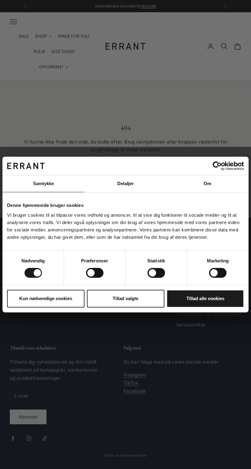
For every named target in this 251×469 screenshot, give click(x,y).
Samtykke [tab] (43, 183)
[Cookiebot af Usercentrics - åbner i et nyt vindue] (217, 165)
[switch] (94, 273)
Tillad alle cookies (205, 298)
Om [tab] (207, 183)
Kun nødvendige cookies (45, 298)
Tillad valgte (125, 298)
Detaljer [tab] (125, 183)
